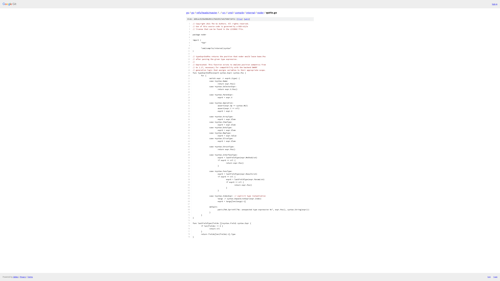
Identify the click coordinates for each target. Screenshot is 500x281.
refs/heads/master (206, 12)
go (187, 12)
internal (250, 12)
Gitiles (15, 277)
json (495, 277)
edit (247, 19)
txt (489, 277)
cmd (230, 12)
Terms (30, 277)
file (240, 19)
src (224, 12)
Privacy (23, 277)
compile (239, 12)
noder (260, 12)
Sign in (494, 4)
